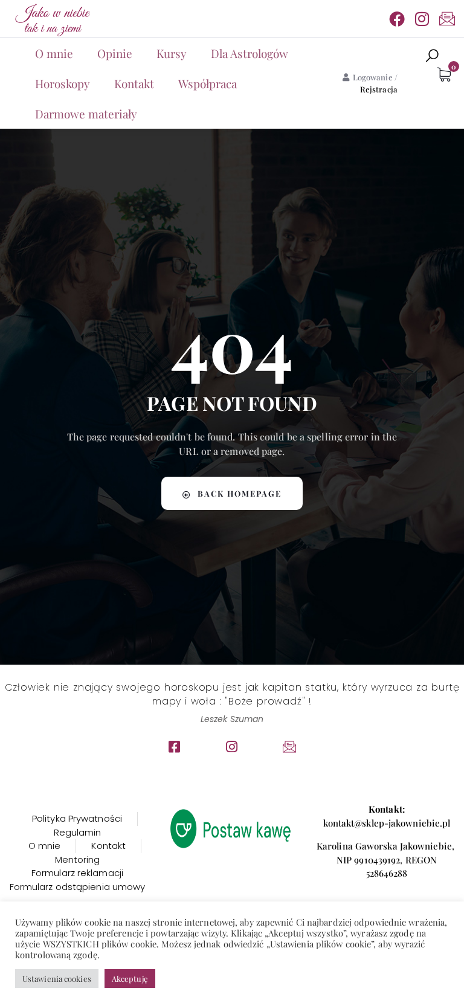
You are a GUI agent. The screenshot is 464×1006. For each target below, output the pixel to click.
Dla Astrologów (249, 53)
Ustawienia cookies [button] (56, 978)
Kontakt (134, 83)
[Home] (51, 18)
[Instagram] (422, 19)
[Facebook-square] (174, 746)
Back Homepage (240, 493)
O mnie (54, 53)
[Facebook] (397, 19)
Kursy (171, 53)
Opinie (114, 53)
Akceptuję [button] (130, 978)
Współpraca (207, 83)
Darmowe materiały (86, 113)
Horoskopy (62, 83)
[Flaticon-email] (447, 19)
